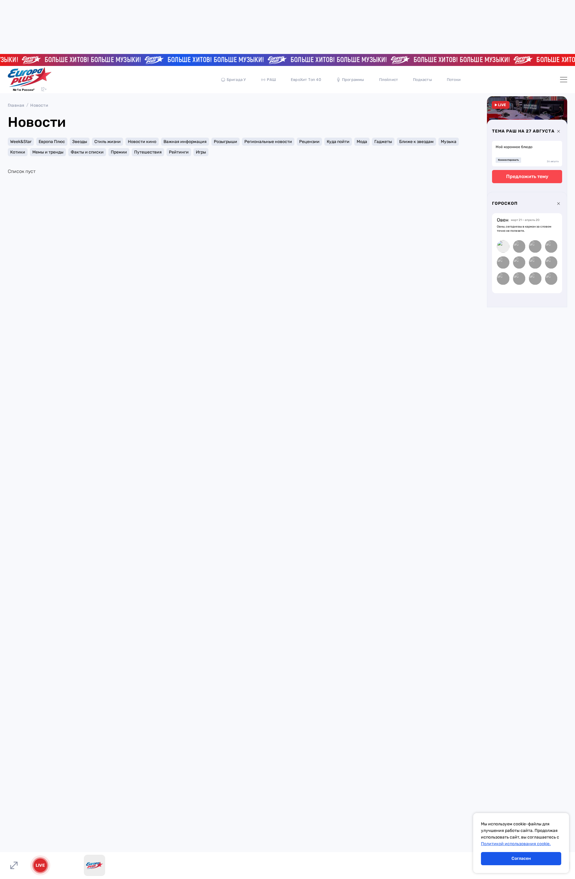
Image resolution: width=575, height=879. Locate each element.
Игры (201, 152)
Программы (353, 79)
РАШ (271, 79)
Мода (362, 141)
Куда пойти (338, 141)
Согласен (521, 858)
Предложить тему (527, 176)
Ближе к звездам (416, 141)
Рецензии (309, 141)
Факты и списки (87, 152)
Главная (16, 105)
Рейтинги (179, 152)
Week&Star (20, 141)
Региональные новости (268, 141)
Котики (17, 152)
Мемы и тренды (47, 152)
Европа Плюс (52, 141)
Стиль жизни (107, 141)
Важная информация (185, 141)
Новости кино (142, 141)
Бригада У (236, 79)
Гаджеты (383, 141)
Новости (39, 105)
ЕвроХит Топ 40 (306, 79)
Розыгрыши (225, 141)
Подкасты (422, 79)
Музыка (448, 141)
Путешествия (148, 152)
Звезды (79, 141)
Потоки (454, 79)
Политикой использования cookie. (516, 843)
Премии (119, 152)
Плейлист (388, 79)
